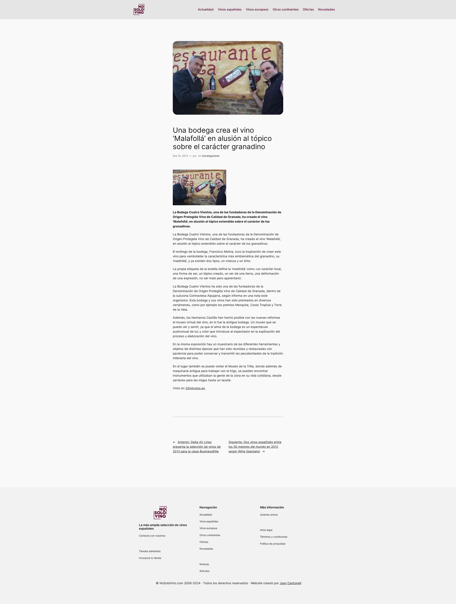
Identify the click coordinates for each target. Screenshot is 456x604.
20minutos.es (195, 388)
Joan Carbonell (290, 583)
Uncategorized (210, 155)
